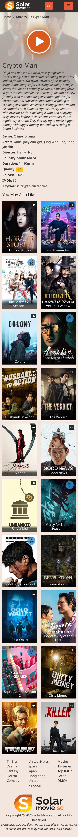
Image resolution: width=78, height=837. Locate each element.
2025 (20, 175)
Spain (32, 766)
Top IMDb (65, 771)
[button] (39, 42)
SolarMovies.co (44, 815)
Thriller (12, 761)
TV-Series (65, 766)
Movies (21, 17)
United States (38, 761)
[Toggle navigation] (68, 6)
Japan (32, 771)
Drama (29, 136)
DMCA (62, 780)
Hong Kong (37, 776)
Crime (18, 136)
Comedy (13, 780)
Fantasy (12, 771)
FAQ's (62, 776)
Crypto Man (40, 17)
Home (7, 17)
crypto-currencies (34, 186)
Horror (12, 776)
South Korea (26, 158)
